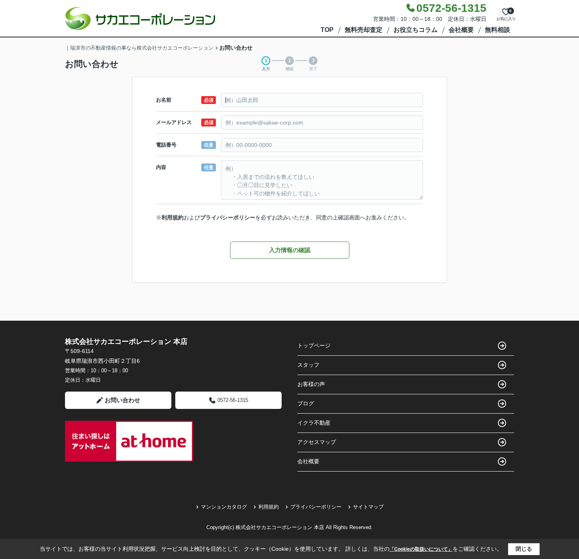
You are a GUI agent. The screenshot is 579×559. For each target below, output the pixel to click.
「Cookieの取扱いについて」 (421, 549)
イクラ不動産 (313, 423)
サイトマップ (368, 507)
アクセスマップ (316, 442)
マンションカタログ (224, 507)
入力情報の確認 (289, 250)
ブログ (305, 403)
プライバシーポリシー (227, 217)
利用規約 (172, 217)
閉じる (524, 549)
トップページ (313, 345)
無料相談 (497, 29)
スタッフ (308, 365)
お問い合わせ (122, 400)
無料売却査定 (363, 29)
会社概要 (461, 29)
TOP (327, 29)
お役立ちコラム (415, 29)
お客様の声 (311, 384)
